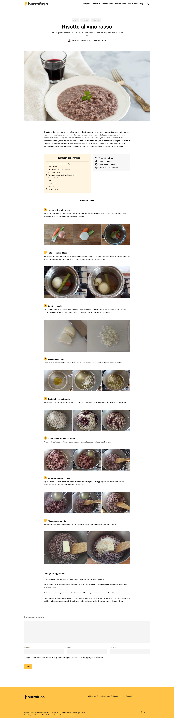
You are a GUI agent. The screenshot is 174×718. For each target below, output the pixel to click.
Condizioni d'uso (103, 696)
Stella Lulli (75, 40)
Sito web (113, 647)
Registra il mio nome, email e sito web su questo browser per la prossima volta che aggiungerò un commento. (65, 658)
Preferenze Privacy (52, 715)
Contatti (129, 696)
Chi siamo (92, 696)
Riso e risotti (96, 20)
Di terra (75, 20)
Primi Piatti (85, 20)
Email (69, 647)
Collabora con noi (117, 696)
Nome (27, 647)
